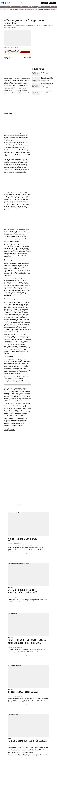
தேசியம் (12, 7)
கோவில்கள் (12, 429)
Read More (28, 553)
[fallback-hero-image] (36, 74)
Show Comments (17, 504)
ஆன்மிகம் (39, 7)
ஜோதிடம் (33, 7)
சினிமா (21, 7)
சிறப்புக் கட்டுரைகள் (52, 7)
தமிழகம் (7, 7)
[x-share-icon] (7, 58)
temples (6, 429)
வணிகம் (44, 7)
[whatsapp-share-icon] (5, 58)
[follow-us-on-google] (29, 57)
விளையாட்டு (27, 7)
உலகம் (16, 7)
